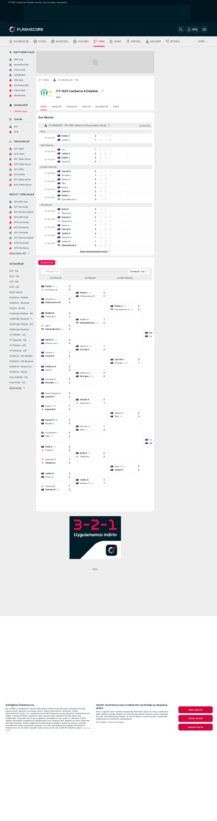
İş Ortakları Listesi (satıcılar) (110, 722)
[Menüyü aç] (204, 29)
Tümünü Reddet (195, 718)
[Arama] (180, 29)
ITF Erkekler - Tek (68, 80)
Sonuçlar (71, 106)
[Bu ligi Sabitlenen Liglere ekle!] (102, 91)
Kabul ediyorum (195, 710)
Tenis (46, 80)
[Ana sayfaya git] (33, 29)
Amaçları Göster (195, 727)
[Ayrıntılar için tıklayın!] (95, 138)
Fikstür (86, 106)
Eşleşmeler (101, 106)
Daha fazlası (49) (18, 253)
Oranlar (56, 106)
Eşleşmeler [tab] (46, 262)
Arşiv (116, 106)
